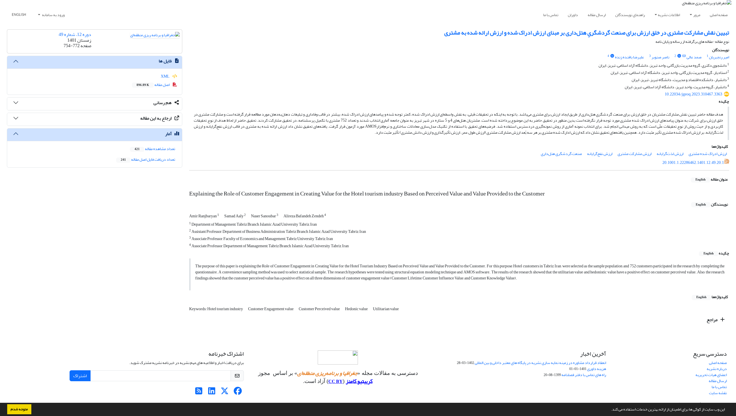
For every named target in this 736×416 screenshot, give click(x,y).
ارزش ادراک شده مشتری (708, 154)
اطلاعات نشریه (669, 15)
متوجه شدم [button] (19, 409)
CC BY (335, 381)
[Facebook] (237, 392)
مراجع (712, 319)
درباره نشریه (717, 369)
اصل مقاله (153, 85)
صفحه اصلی (719, 15)
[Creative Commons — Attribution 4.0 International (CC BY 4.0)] (338, 357)
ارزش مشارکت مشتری (634, 154)
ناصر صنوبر (660, 57)
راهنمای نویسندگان (630, 15)
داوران (573, 15)
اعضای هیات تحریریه (711, 375)
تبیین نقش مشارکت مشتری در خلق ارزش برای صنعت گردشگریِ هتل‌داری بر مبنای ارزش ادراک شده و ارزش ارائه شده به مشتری (586, 32)
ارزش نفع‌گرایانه (599, 154)
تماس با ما (550, 15)
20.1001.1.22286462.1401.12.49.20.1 (693, 162)
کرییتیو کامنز (359, 381)
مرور (696, 15)
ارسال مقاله (597, 15)
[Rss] (199, 392)
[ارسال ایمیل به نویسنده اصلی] (684, 56)
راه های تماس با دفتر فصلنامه (583, 375)
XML (165, 76)
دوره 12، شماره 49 (75, 34)
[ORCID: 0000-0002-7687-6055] (612, 56)
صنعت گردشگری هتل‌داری (561, 154)
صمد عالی (694, 57)
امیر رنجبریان (719, 57)
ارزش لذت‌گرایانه (670, 154)
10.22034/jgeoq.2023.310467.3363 (693, 94)
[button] (609, 410)
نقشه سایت (718, 393)
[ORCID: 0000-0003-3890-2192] (679, 56)
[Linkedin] (212, 392)
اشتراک (80, 375)
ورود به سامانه (53, 15)
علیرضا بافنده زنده (629, 57)
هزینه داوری (596, 369)
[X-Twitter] (224, 392)
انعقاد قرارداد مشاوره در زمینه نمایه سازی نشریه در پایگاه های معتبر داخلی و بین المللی (540, 363)
